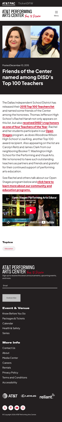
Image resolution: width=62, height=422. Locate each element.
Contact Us (8, 347)
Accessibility (9, 382)
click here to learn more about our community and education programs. (28, 186)
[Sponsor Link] (9, 396)
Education (9, 249)
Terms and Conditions (14, 377)
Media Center (10, 357)
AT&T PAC (8, 3)
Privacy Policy (10, 372)
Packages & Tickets (13, 318)
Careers (6, 362)
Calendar (7, 323)
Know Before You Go (13, 313)
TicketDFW (25, 3)
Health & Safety (11, 328)
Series (5, 333)
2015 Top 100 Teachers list (37, 106)
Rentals (6, 367)
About (5, 352)
